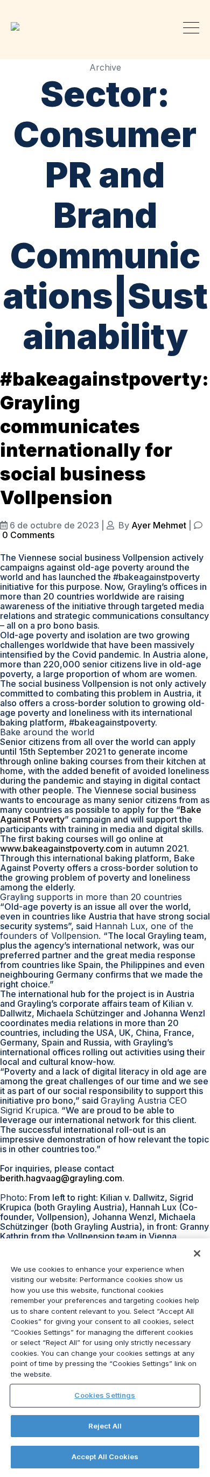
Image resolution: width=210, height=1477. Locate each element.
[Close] (197, 1253)
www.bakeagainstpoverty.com (61, 848)
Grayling (19, 26)
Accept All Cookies (105, 1456)
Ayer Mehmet (158, 525)
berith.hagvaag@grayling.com (61, 1178)
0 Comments (28, 535)
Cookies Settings (104, 1395)
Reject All (105, 1426)
